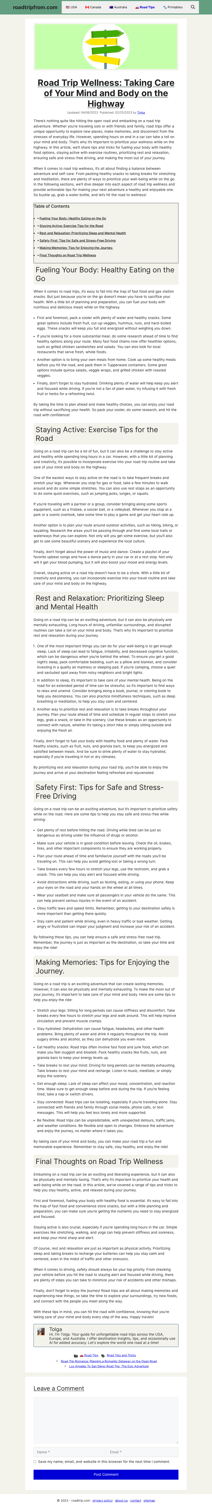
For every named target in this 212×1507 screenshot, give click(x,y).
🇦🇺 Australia (118, 7)
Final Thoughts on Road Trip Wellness (68, 255)
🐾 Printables (173, 7)
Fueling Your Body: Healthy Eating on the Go (73, 218)
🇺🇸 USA (71, 7)
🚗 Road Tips (145, 7)
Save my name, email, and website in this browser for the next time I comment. (104, 1462)
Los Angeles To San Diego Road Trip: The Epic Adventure (109, 1366)
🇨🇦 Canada (93, 7)
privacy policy (103, 1500)
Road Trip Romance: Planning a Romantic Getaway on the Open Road (109, 1361)
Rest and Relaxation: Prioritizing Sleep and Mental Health (83, 233)
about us (121, 1500)
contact (135, 1500)
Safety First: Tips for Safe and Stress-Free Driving (78, 240)
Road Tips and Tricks (121, 1355)
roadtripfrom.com (35, 7)
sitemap (149, 1500)
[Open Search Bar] (193, 7)
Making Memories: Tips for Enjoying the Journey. (76, 248)
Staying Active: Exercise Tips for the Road (71, 226)
